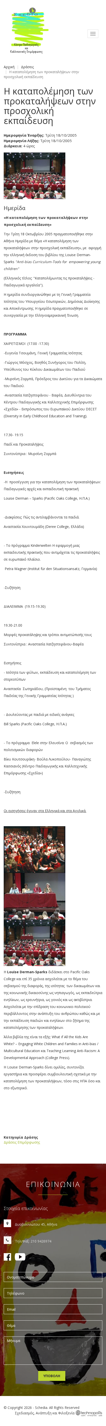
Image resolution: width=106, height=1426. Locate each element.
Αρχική (9, 66)
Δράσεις (27, 66)
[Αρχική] (29, 33)
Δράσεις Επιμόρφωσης (22, 1142)
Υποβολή (51, 1375)
